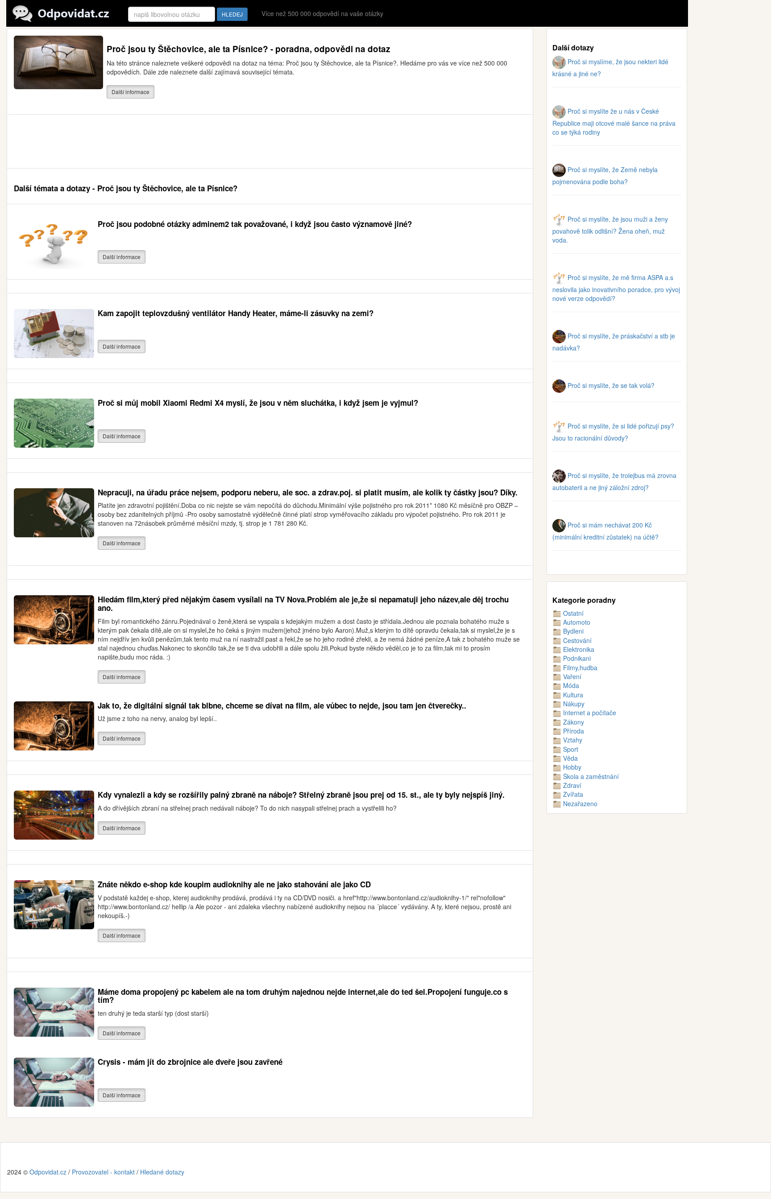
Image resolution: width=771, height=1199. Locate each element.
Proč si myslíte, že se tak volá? (610, 385)
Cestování (576, 640)
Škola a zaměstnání (590, 776)
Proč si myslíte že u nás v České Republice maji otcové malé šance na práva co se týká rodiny (614, 121)
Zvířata (572, 794)
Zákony (572, 721)
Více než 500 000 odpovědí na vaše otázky (322, 13)
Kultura (572, 694)
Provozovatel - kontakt (103, 1171)
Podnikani (576, 658)
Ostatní (572, 613)
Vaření (571, 676)
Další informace (130, 91)
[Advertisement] (176, 141)
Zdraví (571, 785)
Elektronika (577, 649)
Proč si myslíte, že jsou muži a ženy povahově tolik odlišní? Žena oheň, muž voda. (610, 229)
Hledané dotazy (162, 1171)
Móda (570, 685)
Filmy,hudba (579, 667)
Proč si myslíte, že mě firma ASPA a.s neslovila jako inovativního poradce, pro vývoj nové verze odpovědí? (616, 288)
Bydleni (572, 630)
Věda (569, 758)
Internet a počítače (588, 712)
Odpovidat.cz (47, 1171)
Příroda (572, 730)
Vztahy (571, 739)
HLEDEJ (232, 14)
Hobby (571, 766)
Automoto (575, 622)
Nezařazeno (579, 803)
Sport (569, 749)
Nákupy (572, 703)
